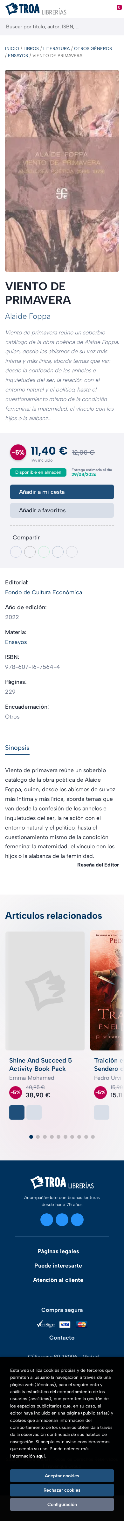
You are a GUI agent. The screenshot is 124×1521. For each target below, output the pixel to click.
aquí (40, 1456)
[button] (31, 1137)
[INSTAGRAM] (46, 1219)
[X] (62, 1219)
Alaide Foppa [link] (28, 316)
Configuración (62, 1504)
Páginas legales (58, 1251)
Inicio (12, 48)
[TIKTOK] (77, 1219)
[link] (34, 1112)
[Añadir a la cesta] (16, 1112)
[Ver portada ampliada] (62, 171)
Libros (31, 48)
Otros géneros (93, 48)
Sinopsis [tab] (17, 747)
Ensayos (18, 55)
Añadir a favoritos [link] (42, 510)
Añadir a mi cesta (42, 491)
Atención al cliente (58, 1279)
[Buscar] (113, 26)
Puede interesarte (58, 1265)
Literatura (56, 48)
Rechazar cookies (62, 1490)
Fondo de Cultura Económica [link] (43, 592)
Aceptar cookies (62, 1476)
